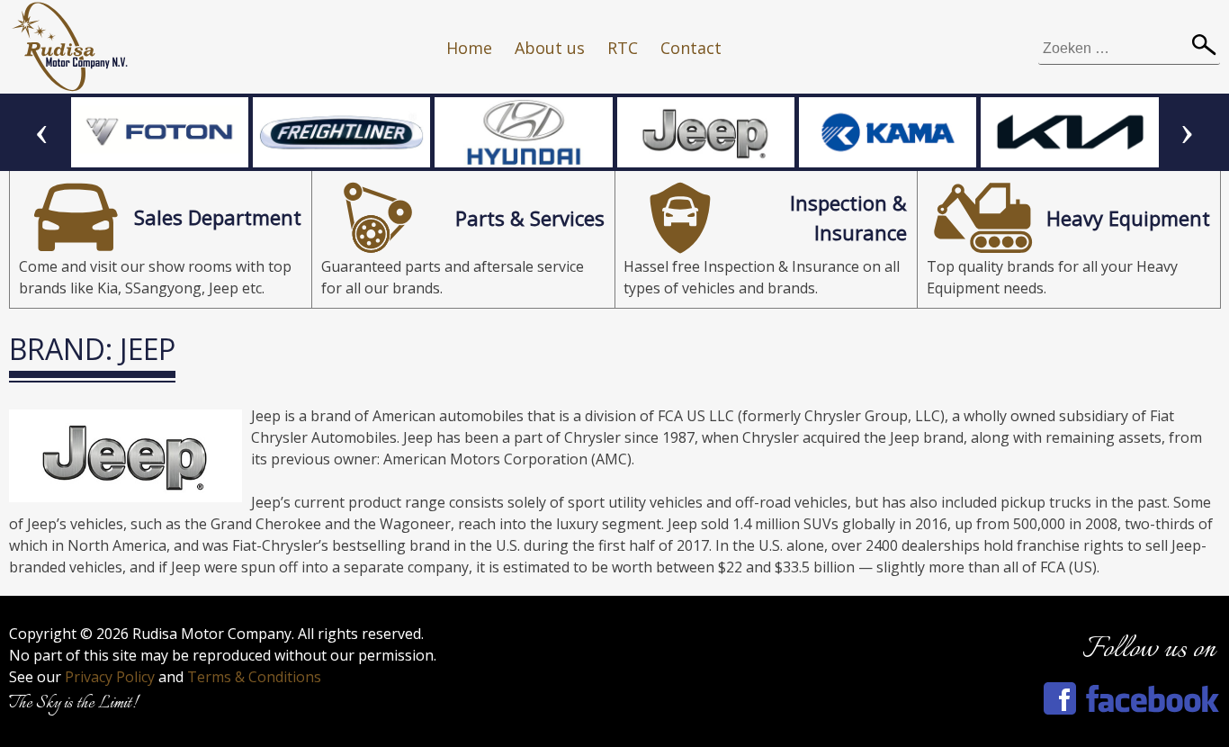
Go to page (160, 239)
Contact (691, 47)
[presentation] (41, 132)
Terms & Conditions (254, 677)
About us (550, 47)
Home (469, 47)
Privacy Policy (110, 677)
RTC (622, 47)
